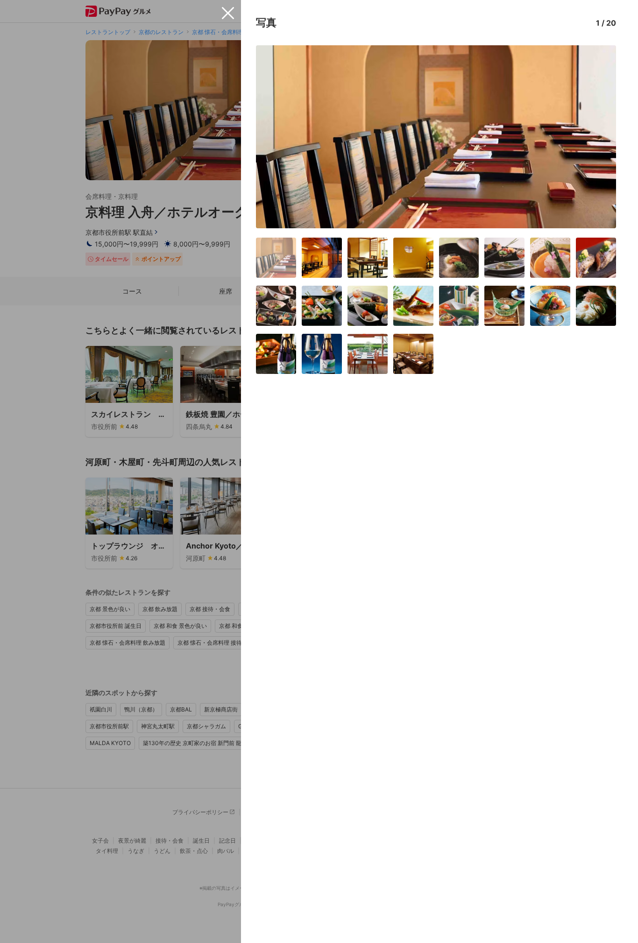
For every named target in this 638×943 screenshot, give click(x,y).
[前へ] (273, 137)
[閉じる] (228, 13)
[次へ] (599, 137)
